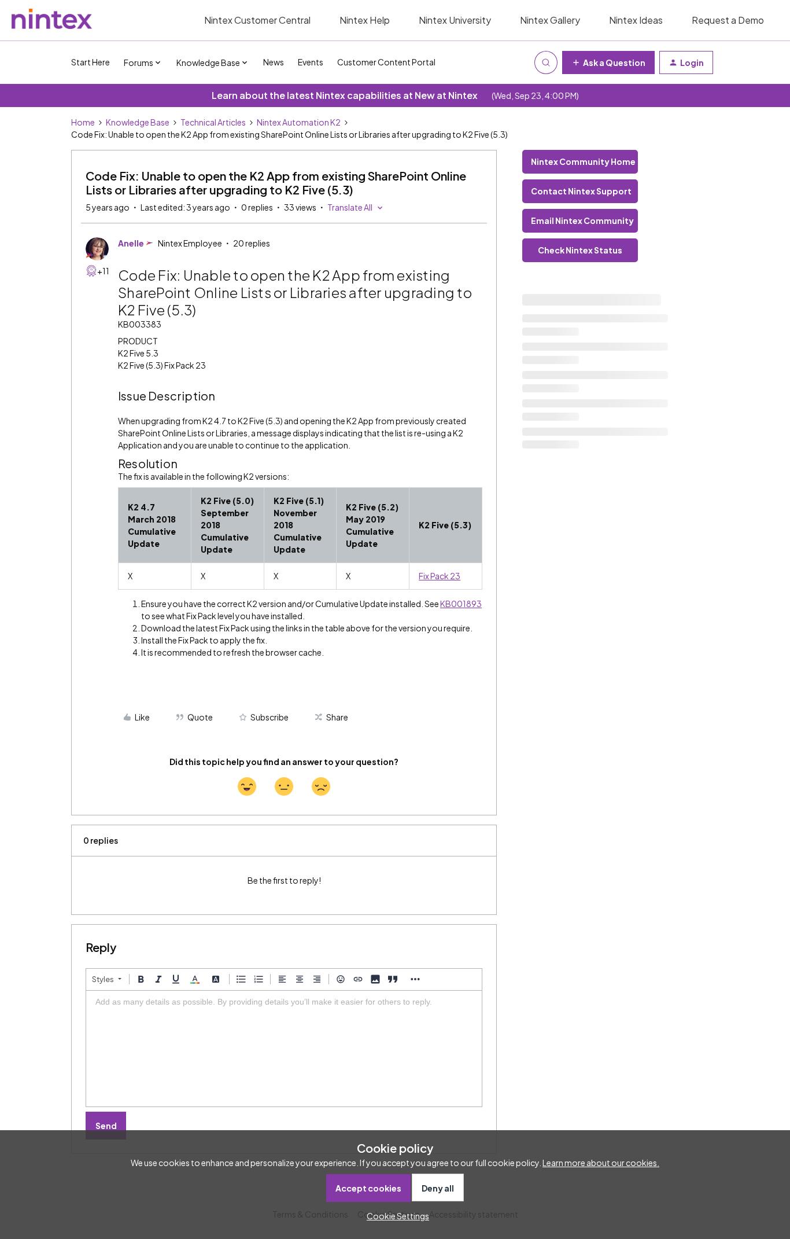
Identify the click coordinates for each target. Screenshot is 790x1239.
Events (310, 62)
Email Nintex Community (582, 220)
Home (83, 122)
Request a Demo (728, 20)
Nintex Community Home (583, 161)
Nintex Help (364, 20)
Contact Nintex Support (581, 191)
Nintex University (455, 20)
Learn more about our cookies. (600, 1162)
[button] (608, 62)
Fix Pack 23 (439, 576)
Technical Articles (213, 122)
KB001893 (461, 603)
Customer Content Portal (386, 62)
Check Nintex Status (580, 250)
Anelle (131, 243)
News (273, 62)
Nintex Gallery (550, 20)
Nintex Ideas (636, 20)
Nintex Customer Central (257, 20)
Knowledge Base (137, 122)
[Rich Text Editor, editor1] (284, 1048)
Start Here (90, 62)
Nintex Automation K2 (299, 122)
